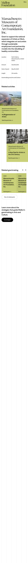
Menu (25, 2)
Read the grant (7, 120)
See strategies (7, 220)
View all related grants (9, 197)
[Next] (25, 170)
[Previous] (23, 170)
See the (6, 191)
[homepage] (8, 3)
